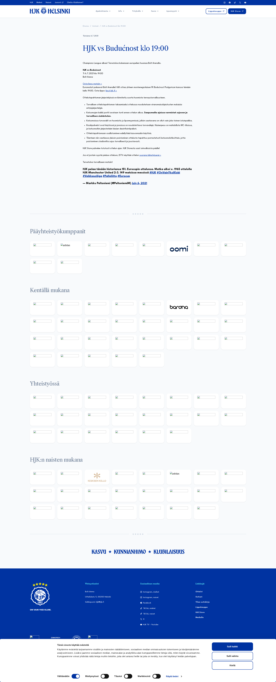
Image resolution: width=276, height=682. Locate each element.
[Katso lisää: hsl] (124, 342)
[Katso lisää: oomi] (178, 248)
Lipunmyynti (171, 11)
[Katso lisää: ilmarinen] (206, 324)
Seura (153, 11)
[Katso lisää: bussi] (233, 324)
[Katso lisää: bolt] (206, 248)
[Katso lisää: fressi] (69, 494)
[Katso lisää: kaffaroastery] (151, 400)
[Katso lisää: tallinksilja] (233, 248)
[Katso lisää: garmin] (124, 418)
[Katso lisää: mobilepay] (42, 307)
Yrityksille (136, 11)
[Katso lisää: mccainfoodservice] (178, 400)
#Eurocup (124, 176)
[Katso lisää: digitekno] (42, 324)
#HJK (153, 172)
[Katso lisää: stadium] (42, 265)
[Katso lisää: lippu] (178, 418)
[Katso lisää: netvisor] (69, 359)
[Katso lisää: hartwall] (97, 248)
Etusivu (86, 26)
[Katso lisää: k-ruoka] (233, 342)
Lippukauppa (201, 607)
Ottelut (199, 592)
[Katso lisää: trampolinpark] (42, 400)
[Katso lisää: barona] (178, 307)
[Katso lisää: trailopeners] (124, 307)
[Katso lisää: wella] (97, 494)
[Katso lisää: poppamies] (69, 400)
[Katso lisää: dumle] (178, 342)
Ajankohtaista (102, 11)
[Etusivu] (50, 10)
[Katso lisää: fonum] (233, 477)
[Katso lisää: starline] (178, 324)
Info (120, 11)
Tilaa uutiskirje (202, 602)
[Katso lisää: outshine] (97, 418)
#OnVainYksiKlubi (168, 172)
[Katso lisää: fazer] (151, 342)
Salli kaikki (232, 646)
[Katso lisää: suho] (97, 435)
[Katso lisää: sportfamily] (151, 418)
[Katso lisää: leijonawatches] (97, 324)
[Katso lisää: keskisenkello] (97, 477)
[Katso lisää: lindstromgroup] (42, 418)
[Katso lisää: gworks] (206, 418)
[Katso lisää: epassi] (124, 494)
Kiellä (232, 665)
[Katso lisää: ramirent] (97, 342)
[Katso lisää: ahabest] (42, 435)
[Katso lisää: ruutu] (151, 248)
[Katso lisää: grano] (206, 342)
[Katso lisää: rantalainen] (69, 477)
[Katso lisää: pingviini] (97, 307)
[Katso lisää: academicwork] (42, 342)
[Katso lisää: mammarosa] (151, 435)
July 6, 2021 (139, 183)
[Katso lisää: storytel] (233, 307)
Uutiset (95, 26)
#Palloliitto (110, 176)
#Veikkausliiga (92, 176)
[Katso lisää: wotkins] (206, 400)
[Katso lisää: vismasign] (97, 359)
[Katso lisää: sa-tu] (69, 418)
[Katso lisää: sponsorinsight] (178, 435)
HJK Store (200, 612)
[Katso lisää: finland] (178, 494)
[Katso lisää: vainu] (206, 477)
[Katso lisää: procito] (124, 435)
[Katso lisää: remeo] (124, 359)
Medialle (199, 617)
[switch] (105, 676)
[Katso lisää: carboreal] (69, 307)
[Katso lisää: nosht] (97, 400)
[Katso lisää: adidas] (69, 248)
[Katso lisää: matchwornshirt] (233, 418)
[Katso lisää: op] (124, 248)
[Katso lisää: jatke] (69, 324)
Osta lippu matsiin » (92, 84)
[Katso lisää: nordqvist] (151, 307)
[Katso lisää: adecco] (206, 307)
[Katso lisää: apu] (124, 324)
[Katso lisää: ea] (42, 359)
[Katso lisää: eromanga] (124, 400)
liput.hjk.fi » (111, 91)
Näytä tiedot (172, 676)
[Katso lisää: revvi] (42, 248)
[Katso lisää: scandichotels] (151, 359)
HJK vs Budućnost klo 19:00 (114, 26)
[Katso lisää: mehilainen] (69, 265)
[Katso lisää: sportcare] (69, 435)
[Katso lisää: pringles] (233, 400)
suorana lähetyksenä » (150, 155)
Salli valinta (232, 656)
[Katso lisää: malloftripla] (69, 342)
